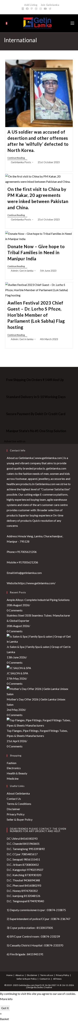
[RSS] (54, 8)
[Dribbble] (36, 8)
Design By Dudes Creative (39, 987)
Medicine (13, 778)
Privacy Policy (15, 814)
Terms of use (46, 975)
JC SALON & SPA (17, 673)
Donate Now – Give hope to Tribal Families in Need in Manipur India (36, 252)
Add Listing (30, 4)
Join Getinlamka (49, 4)
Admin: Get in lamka (22, 270)
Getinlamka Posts (21, 162)
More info (6, 999)
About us (19, 975)
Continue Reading (17, 158)
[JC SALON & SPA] (19, 667)
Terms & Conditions (19, 803)
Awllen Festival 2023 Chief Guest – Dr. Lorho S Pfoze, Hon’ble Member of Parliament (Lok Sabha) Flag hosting (36, 315)
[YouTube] (45, 8)
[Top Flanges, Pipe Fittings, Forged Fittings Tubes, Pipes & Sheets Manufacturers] (39, 722)
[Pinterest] (32, 8)
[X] (23, 8)
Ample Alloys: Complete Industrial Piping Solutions (38, 599)
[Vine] (50, 8)
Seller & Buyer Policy (19, 819)
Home (9, 975)
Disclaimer (13, 809)
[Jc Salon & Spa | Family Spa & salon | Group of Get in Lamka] (39, 638)
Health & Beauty (17, 773)
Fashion (11, 763)
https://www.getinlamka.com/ (37, 583)
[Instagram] (40, 8)
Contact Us (14, 798)
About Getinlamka (18, 793)
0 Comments (14, 610)
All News (57, 978)
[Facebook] (27, 8)
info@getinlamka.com (28, 572)
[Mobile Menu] (72, 23)
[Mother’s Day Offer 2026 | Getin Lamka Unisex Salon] (39, 691)
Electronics (14, 768)
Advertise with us (14, 441)
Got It (5, 1008)
